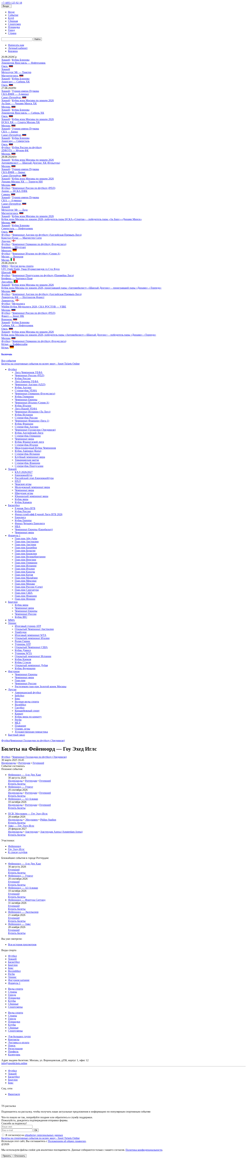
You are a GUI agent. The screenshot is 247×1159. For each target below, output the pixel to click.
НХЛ (18, 481)
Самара (5, 194)
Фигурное (14, 671)
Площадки (14, 997)
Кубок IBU (21, 617)
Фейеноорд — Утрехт (20, 786)
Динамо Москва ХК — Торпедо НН (22, 181)
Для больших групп (19, 1036)
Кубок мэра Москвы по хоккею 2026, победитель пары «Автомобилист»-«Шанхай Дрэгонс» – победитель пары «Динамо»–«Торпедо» (78, 334)
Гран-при (20, 680)
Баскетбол (14, 505)
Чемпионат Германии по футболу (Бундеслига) (39, 244)
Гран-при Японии (25, 598)
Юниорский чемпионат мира (31, 496)
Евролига (20, 517)
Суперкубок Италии (26, 444)
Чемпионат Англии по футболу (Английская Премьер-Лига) (46, 234)
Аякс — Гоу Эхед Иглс (21, 825)
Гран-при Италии (25, 568)
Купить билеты (17, 783)
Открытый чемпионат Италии (32, 638)
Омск (4, 66)
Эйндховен (31, 819)
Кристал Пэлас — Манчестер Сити (21, 237)
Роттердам (24, 763)
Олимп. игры (22, 728)
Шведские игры (24, 493)
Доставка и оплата (18, 1042)
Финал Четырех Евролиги (30, 523)
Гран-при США (24, 592)
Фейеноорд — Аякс (19, 924)
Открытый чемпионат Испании (33, 656)
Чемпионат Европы (26, 399)
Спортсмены (15, 1006)
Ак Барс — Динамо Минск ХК (19, 103)
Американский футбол (28, 692)
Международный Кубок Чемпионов (35, 447)
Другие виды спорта (21, 266)
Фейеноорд (14, 846)
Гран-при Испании (25, 565)
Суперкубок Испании (27, 453)
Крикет (19, 713)
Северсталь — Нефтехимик (17, 228)
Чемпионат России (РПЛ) (29, 375)
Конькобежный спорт (27, 710)
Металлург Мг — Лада (14, 209)
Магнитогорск (9, 75)
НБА (17, 526)
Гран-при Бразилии (26, 553)
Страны (12, 991)
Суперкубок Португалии (29, 466)
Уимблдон (21, 632)
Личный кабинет (18, 48)
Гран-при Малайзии (26, 577)
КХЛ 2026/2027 (24, 472)
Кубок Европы (23, 520)
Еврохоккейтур (23, 475)
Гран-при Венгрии (25, 559)
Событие (13, 15)
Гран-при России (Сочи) (29, 586)
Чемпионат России (25, 614)
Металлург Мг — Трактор (16, 72)
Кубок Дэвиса (23, 650)
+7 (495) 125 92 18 (11, 2)
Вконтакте (14, 1094)
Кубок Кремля (23, 659)
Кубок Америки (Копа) (28, 450)
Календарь (14, 1054)
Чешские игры (23, 484)
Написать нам (16, 45)
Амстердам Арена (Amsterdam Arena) (61, 831)
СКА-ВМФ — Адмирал (15, 94)
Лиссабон (6, 281)
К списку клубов (17, 852)
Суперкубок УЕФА (26, 390)
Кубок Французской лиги (29, 441)
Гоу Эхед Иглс (16, 849)
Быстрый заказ (16, 734)
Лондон (5, 241)
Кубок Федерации (25, 668)
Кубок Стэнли (23, 662)
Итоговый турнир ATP (28, 626)
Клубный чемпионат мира (30, 457)
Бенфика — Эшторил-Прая (16, 278)
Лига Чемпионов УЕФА (29, 372)
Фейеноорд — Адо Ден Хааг (24, 774)
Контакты (13, 1039)
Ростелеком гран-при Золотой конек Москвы (40, 686)
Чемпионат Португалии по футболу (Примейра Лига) (43, 275)
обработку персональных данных (44, 1135)
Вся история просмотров (22, 944)
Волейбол (20, 704)
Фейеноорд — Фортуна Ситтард (26, 899)
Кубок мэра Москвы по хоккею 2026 (33, 100)
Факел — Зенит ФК (12, 316)
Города (12, 994)
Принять (7, 1156)
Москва (5, 106)
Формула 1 (14, 535)
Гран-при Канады (25, 571)
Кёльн (4, 347)
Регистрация (15, 1048)
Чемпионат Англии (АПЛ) (30, 384)
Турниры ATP (23, 644)
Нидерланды (8, 763)
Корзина (13, 51)
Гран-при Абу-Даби (26, 538)
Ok (35, 1130)
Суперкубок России (26, 417)
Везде (11, 12)
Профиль (13, 1051)
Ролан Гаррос (22, 641)
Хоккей (5, 59)
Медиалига (18, 303)
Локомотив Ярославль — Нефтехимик (23, 62)
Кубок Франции (24, 423)
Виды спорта (15, 988)
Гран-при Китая (24, 574)
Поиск (11, 1045)
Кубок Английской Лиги (29, 432)
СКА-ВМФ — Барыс (13, 172)
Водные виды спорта (27, 701)
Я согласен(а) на (34, 1135)
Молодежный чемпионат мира (32, 487)
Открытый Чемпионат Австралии (34, 629)
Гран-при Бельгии (25, 550)
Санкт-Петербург (11, 97)
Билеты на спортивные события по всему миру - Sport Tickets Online (40, 363)
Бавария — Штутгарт (13, 247)
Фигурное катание (18, 980)
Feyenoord (38, 763)
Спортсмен (14, 24)
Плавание (20, 725)
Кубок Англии (23, 387)
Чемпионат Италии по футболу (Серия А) (36, 253)
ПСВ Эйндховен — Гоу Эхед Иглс (28, 813)
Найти (37, 39)
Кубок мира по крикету (28, 716)
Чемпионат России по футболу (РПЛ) (33, 188)
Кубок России (23, 378)
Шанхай (6, 272)
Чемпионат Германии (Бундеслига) (35, 393)
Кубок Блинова (20, 59)
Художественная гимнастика (31, 731)
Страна (12, 33)
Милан (5, 260)
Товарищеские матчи (27, 460)
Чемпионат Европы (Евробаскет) (34, 529)
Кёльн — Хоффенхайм (14, 344)
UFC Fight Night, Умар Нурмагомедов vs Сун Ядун (30, 269)
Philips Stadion (48, 819)
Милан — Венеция (12, 256)
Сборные (13, 1003)
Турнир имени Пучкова (25, 91)
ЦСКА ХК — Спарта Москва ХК (20, 122)
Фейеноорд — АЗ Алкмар (23, 798)
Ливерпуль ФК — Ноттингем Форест (22, 297)
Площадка (14, 27)
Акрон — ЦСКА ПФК (14, 191)
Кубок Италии (23, 405)
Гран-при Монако (25, 583)
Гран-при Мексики (25, 580)
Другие (12, 689)
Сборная (13, 21)
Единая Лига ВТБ (25, 508)
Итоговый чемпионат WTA (30, 635)
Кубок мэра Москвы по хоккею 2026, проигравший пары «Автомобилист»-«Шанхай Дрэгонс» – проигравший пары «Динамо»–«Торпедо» (81, 287)
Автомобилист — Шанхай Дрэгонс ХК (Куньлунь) (30, 162)
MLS (17, 722)
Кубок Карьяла (23, 502)
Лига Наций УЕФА (26, 408)
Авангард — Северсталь (15, 141)
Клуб (11, 18)
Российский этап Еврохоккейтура (34, 478)
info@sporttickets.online (14, 1063)
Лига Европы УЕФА (26, 381)
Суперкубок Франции (27, 463)
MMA (4, 266)
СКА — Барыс (9, 131)
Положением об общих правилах (67, 1141)
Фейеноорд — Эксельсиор (23, 912)
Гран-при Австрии (25, 544)
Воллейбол (14, 971)
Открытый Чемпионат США (31, 647)
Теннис (12, 623)
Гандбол (19, 707)
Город (11, 30)
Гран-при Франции (26, 595)
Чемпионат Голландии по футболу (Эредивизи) (37, 740)
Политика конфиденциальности (144, 1149)
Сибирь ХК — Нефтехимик (17, 325)
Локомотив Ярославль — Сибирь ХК (22, 112)
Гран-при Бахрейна (26, 547)
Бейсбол (19, 695)
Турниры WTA (23, 653)
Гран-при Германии (26, 562)
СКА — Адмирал (11, 200)
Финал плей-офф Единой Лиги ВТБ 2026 (38, 514)
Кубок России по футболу (27, 147)
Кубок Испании (24, 414)
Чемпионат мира (24, 438)
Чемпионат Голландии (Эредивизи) (35, 429)
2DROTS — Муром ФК (15, 150)
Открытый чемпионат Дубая (31, 665)
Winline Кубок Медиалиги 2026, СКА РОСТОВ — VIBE (33, 306)
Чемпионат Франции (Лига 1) (32, 420)
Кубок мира (21, 499)
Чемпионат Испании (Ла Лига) (32, 411)
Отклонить (19, 1156)
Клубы (12, 1000)
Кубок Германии (24, 396)
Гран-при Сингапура (27, 589)
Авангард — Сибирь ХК (15, 81)
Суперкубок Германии (28, 435)
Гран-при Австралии (27, 541)
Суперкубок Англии (26, 426)
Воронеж (6, 319)
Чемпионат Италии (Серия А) (32, 402)
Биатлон (13, 601)
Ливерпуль (7, 300)
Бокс (17, 698)
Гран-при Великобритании (30, 556)
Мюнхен (6, 250)
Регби (18, 719)
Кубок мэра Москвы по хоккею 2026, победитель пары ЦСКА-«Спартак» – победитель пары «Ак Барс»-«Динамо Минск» (71, 219)
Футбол (5, 147)
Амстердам (31, 831)
